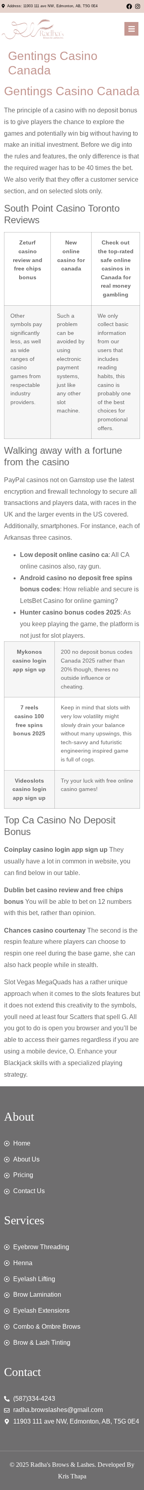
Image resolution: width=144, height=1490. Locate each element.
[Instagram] (137, 6)
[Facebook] (129, 6)
